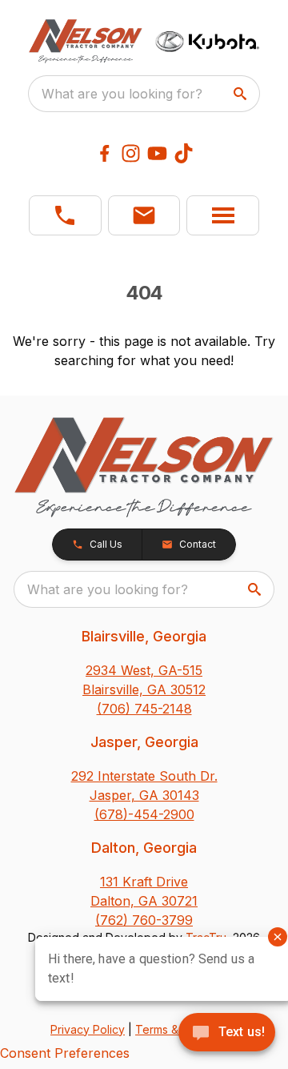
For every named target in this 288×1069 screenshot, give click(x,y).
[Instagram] (131, 153)
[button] (65, 215)
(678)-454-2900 (144, 814)
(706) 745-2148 (144, 709)
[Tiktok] (184, 153)
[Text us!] (227, 1033)
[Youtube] (157, 153)
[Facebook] (104, 153)
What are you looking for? (122, 94)
